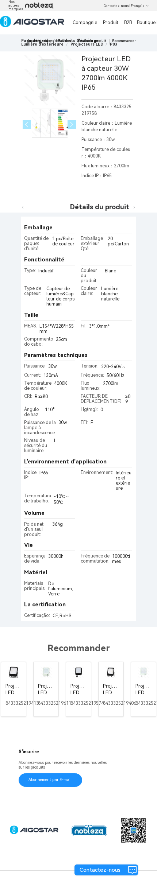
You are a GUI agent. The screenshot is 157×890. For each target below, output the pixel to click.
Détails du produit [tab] (99, 207)
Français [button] (137, 6)
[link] (42, 44)
